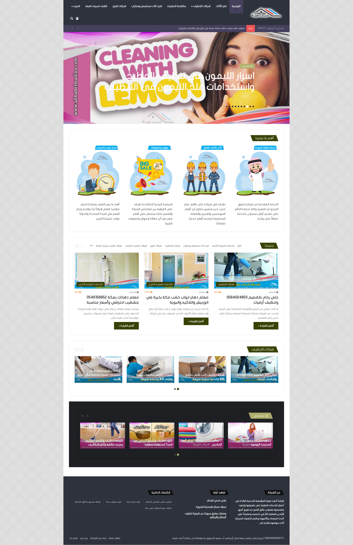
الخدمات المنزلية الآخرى (223, 246)
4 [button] (244, 106)
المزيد (77, 6)
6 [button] (238, 106)
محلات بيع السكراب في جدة (158, 508)
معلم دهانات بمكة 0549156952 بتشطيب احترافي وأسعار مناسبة (211, 28)
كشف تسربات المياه (96, 6)
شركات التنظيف (202, 6)
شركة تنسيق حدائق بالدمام (88, 502)
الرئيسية (236, 6)
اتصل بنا (74, 538)
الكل (239, 246)
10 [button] (226, 106)
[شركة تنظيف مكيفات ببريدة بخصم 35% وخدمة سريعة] (150, 369)
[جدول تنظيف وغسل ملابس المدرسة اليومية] (250, 436)
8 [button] (232, 106)
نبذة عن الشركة (98, 538)
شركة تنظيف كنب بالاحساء (201, 81)
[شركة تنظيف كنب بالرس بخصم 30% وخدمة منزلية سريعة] (202, 369)
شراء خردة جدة (133, 502)
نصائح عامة (114, 538)
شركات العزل (119, 6)
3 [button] (247, 106)
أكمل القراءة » (266, 325)
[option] (176, 78)
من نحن (84, 538)
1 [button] (253, 106)
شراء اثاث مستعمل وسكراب (146, 6)
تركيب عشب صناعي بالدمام (158, 502)
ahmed (272, 292)
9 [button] (229, 106)
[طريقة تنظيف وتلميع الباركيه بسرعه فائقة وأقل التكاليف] (102, 436)
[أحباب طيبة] (265, 12)
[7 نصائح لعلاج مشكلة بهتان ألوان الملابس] (201, 436)
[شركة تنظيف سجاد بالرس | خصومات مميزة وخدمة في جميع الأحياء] (98, 369)
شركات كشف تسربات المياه (109, 246)
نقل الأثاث (221, 6)
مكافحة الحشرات (176, 6)
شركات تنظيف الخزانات (136, 246)
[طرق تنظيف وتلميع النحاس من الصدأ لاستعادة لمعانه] (151, 436)
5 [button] (241, 106)
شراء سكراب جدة (113, 502)
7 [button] (235, 106)
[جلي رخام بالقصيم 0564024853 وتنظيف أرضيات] (254, 369)
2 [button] (250, 106)
